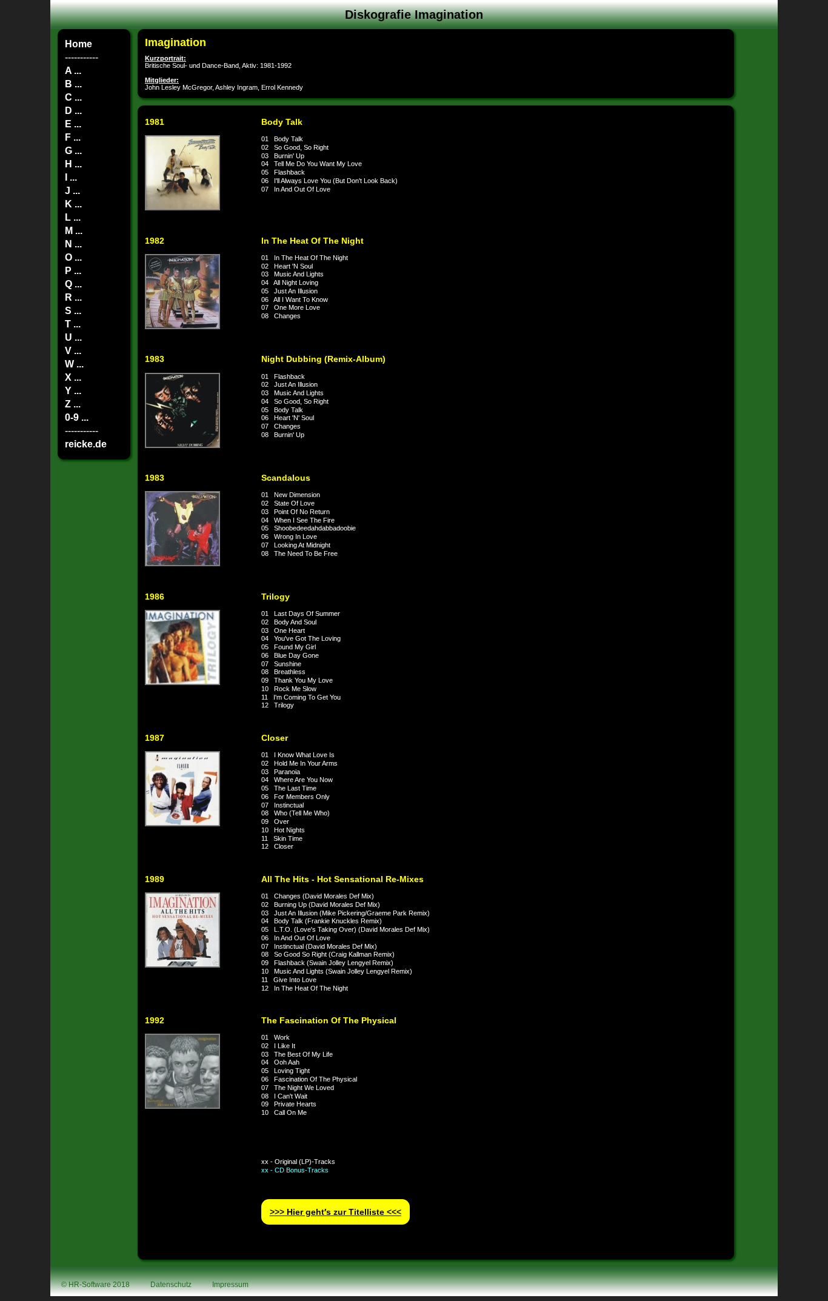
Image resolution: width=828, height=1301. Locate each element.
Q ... (73, 284)
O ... (73, 257)
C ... (73, 97)
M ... (73, 231)
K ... (73, 204)
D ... (73, 110)
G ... (73, 150)
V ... (73, 351)
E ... (73, 124)
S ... (73, 311)
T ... (73, 324)
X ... (73, 377)
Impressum (230, 1284)
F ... (73, 137)
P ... (73, 271)
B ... (73, 84)
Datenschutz (171, 1284)
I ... (71, 177)
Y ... (73, 391)
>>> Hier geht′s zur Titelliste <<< (335, 1212)
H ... (73, 164)
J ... (72, 191)
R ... (73, 297)
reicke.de (86, 444)
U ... (73, 337)
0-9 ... (76, 417)
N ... (73, 244)
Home (78, 44)
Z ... (73, 404)
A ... (73, 70)
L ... (73, 217)
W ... (74, 364)
